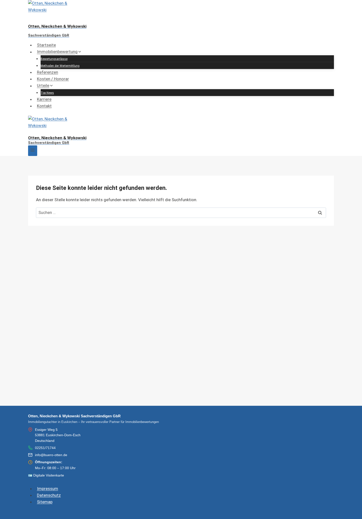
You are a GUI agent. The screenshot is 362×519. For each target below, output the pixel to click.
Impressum (47, 488)
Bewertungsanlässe (54, 59)
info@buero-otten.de (51, 455)
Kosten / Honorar (53, 78)
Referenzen (47, 72)
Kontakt (44, 105)
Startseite (46, 44)
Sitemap (44, 501)
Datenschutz (49, 495)
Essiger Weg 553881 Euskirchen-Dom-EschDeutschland (58, 435)
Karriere (44, 99)
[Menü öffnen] (32, 150)
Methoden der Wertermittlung (60, 66)
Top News (47, 93)
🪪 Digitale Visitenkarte (46, 475)
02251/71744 (45, 448)
